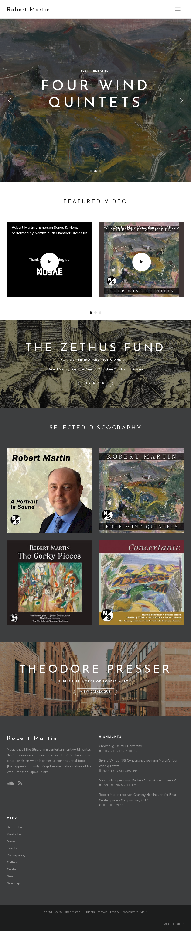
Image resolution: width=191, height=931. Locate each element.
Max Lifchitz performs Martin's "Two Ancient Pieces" (138, 780)
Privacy (114, 912)
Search (12, 876)
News (11, 841)
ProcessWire (129, 912)
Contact (13, 869)
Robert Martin (28, 10)
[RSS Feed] (19, 783)
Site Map (13, 883)
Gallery (12, 862)
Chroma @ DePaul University (120, 746)
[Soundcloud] (10, 783)
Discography (16, 855)
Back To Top (173, 924)
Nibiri (143, 912)
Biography (14, 827)
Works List (15, 834)
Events (12, 848)
